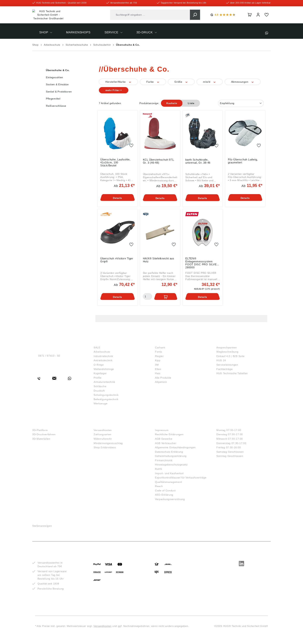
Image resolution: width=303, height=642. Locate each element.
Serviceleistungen (227, 364)
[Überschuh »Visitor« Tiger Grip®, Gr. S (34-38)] (117, 232)
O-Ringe (99, 364)
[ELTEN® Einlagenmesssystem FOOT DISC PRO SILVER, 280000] (202, 232)
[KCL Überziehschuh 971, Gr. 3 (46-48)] (160, 133)
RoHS (158, 469)
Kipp (157, 360)
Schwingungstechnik (106, 394)
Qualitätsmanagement (168, 482)
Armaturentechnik (104, 381)
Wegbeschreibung (227, 351)
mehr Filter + (113, 90)
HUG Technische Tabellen (232, 373)
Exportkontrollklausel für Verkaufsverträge (180, 477)
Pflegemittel (53, 98)
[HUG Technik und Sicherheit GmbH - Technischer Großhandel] (48, 14)
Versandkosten (103, 430)
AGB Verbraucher (165, 443)
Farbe (150, 81)
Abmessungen (240, 81)
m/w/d (207, 81)
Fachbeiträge (224, 369)
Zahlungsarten (102, 434)
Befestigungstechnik (106, 399)
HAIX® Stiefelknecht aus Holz (158, 260)
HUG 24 (221, 360)
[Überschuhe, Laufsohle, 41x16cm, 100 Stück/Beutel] (117, 133)
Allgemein (161, 381)
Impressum (162, 430)
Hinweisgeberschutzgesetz (171, 464)
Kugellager (100, 373)
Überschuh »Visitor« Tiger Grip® (116, 260)
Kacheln (171, 103)
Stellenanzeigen (42, 525)
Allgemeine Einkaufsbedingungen (175, 447)
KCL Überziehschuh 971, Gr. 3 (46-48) (158, 161)
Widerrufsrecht (103, 438)
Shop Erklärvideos (105, 447)
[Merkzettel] (266, 14)
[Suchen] (195, 15)
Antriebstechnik (103, 360)
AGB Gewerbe (163, 438)
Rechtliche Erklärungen (169, 434)
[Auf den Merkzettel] (131, 145)
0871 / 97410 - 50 (49, 355)
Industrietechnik (103, 356)
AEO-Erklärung (164, 494)
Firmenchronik (164, 460)
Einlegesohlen (54, 77)
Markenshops (167, 341)
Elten (158, 369)
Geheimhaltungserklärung (171, 456)
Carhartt (160, 347)
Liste (191, 103)
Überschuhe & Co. (58, 70)
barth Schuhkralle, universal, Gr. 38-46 (197, 161)
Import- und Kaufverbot (169, 473)
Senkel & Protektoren (59, 91)
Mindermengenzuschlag (108, 443)
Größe (178, 81)
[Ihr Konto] (258, 14)
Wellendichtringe (104, 369)
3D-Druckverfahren (44, 434)
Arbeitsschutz (102, 351)
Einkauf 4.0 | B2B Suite (230, 356)
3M (157, 364)
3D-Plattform (40, 430)
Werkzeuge (100, 403)
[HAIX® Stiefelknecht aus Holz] (160, 232)
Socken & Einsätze (57, 84)
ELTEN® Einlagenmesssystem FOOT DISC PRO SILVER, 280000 (202, 263)
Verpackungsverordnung (170, 499)
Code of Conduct (165, 490)
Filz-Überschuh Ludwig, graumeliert (243, 161)
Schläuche (100, 386)
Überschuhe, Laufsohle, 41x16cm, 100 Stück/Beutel (115, 162)
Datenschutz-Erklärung (169, 451)
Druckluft (99, 390)
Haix (157, 373)
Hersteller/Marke (116, 81)
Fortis (158, 351)
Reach (159, 486)
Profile (98, 377)
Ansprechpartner (226, 347)
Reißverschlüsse (56, 105)
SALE (97, 347)
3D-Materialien (41, 438)
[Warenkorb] (249, 14)
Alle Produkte (163, 377)
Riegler (159, 356)
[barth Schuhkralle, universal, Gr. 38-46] (202, 133)
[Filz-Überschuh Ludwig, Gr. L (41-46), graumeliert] (245, 133)
